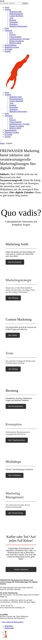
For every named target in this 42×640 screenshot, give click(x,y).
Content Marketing (16, 16)
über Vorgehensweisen (16, 440)
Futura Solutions (15, 37)
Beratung (12, 20)
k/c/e (11, 33)
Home (7, 7)
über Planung (13, 298)
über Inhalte (12, 335)
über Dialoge (13, 369)
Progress (12, 35)
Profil (7, 28)
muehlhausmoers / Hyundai (19, 39)
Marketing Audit (15, 12)
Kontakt (8, 51)
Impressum (9, 626)
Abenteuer (8, 30)
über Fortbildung (14, 475)
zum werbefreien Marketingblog (12, 622)
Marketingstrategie (16, 14)
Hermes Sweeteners (16, 41)
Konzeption (13, 22)
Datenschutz (9, 628)
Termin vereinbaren (21, 569)
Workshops (13, 24)
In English (8, 49)
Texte (11, 18)
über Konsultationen (15, 406)
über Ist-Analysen (14, 262)
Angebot (8, 9)
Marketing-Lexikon (12, 47)
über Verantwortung (15, 513)
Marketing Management (18, 26)
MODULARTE (15, 43)
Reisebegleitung (10, 45)
